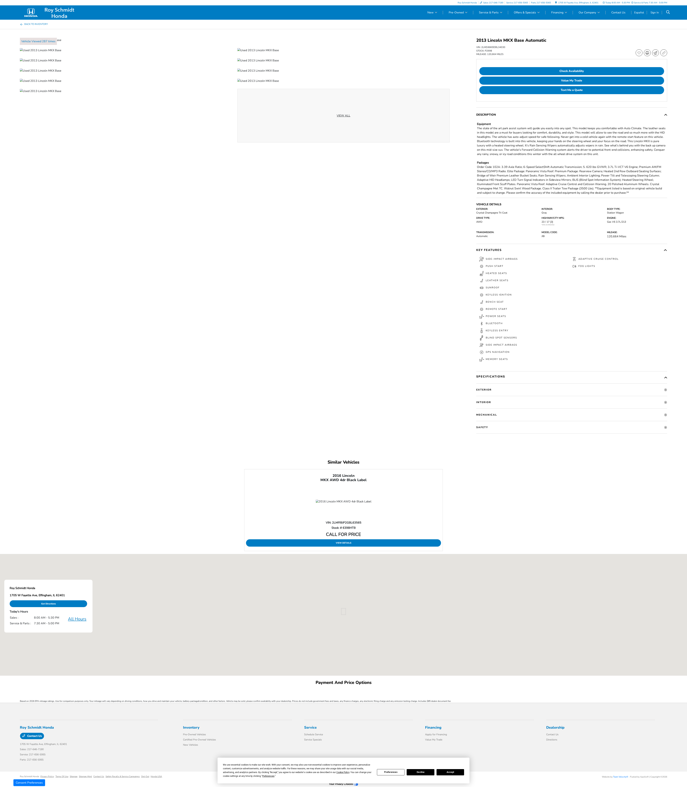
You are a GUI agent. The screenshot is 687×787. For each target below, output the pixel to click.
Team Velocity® (620, 776)
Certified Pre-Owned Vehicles (199, 739)
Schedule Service (313, 734)
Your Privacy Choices (341, 784)
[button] (343, 611)
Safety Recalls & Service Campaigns (123, 776)
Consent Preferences (29, 783)
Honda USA (156, 776)
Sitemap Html (85, 776)
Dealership (555, 727)
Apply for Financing (436, 734)
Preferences (391, 772)
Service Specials (313, 739)
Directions (551, 739)
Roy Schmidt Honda (29, 776)
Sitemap (73, 776)
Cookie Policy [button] (342, 772)
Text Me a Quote (572, 90)
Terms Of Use (61, 776)
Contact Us (34, 736)
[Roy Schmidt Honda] (50, 12)
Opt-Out (145, 776)
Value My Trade (433, 739)
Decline (421, 772)
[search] (668, 12)
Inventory (191, 727)
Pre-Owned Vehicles (194, 734)
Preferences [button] (268, 776)
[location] (556, 2)
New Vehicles (190, 745)
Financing (433, 727)
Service (310, 727)
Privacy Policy (47, 776)
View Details (343, 542)
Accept (450, 772)
